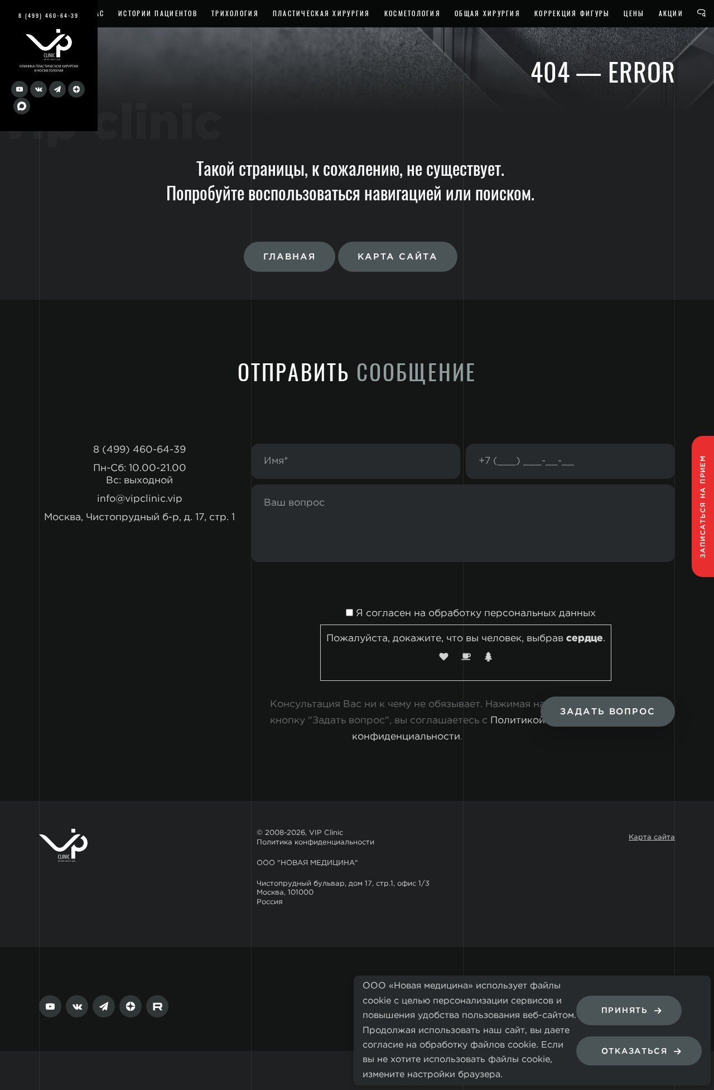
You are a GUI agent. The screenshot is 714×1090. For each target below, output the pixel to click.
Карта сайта (398, 257)
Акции (671, 13)
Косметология (412, 13)
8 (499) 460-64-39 (48, 15)
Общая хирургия (487, 13)
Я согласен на (474, 613)
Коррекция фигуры (572, 13)
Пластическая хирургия (321, 13)
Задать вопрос (607, 712)
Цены (634, 13)
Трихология (235, 13)
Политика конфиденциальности (315, 842)
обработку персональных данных (512, 613)
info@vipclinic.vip (139, 498)
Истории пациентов (157, 13)
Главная (289, 257)
